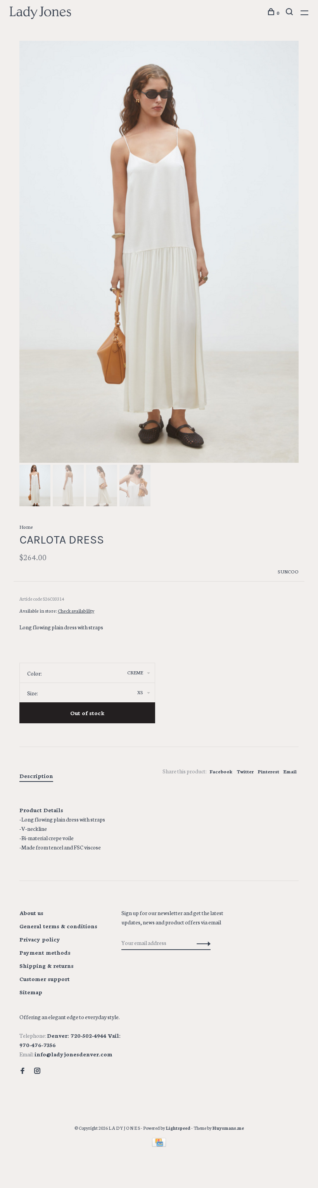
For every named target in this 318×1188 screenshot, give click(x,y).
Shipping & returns (46, 965)
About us (31, 913)
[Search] (290, 12)
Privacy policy (39, 939)
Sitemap (30, 992)
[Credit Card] (159, 1144)
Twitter (245, 771)
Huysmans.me (228, 1128)
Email (290, 771)
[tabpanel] (159, 252)
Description (36, 776)
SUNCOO (288, 571)
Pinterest (268, 771)
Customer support (44, 979)
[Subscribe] (201, 942)
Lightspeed (178, 1128)
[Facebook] (22, 1071)
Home (26, 526)
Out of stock (87, 713)
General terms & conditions (58, 926)
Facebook (221, 771)
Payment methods (45, 952)
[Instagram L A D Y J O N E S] (37, 1071)
